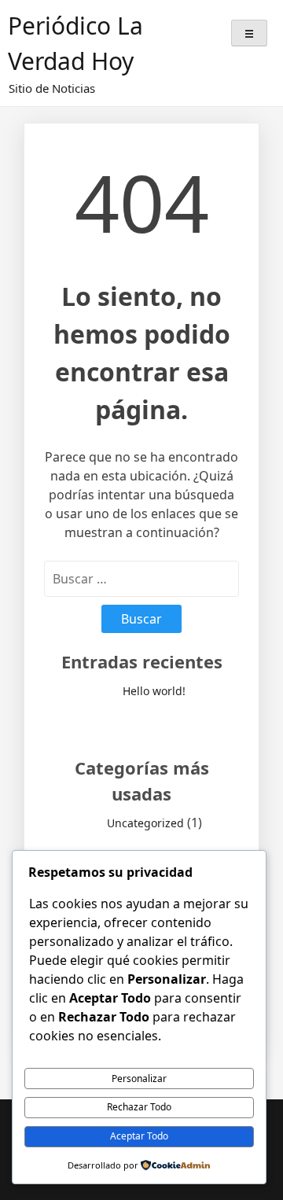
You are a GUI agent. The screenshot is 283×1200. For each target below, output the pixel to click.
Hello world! (154, 690)
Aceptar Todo (139, 1136)
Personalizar (139, 1078)
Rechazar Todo (139, 1106)
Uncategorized (145, 822)
